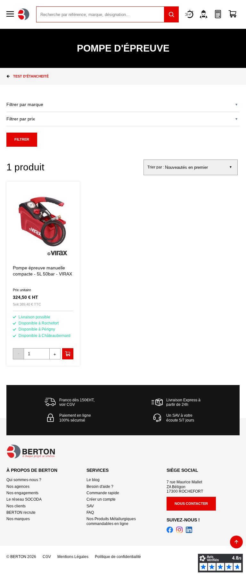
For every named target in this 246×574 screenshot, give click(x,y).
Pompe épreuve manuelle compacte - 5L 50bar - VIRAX (43, 274)
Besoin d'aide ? (99, 486)
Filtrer (21, 139)
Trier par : (155, 167)
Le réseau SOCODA (24, 499)
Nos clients (16, 506)
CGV (47, 556)
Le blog (93, 480)
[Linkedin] (189, 530)
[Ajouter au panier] (67, 353)
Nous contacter (191, 503)
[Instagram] (179, 530)
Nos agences (17, 486)
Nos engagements (22, 493)
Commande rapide (102, 493)
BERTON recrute (21, 512)
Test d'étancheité (31, 76)
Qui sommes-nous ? (23, 480)
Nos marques (18, 519)
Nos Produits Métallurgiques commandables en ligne (111, 521)
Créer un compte (101, 499)
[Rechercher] (171, 14)
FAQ (90, 512)
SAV (90, 506)
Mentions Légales (72, 556)
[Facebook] (170, 530)
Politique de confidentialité (118, 556)
